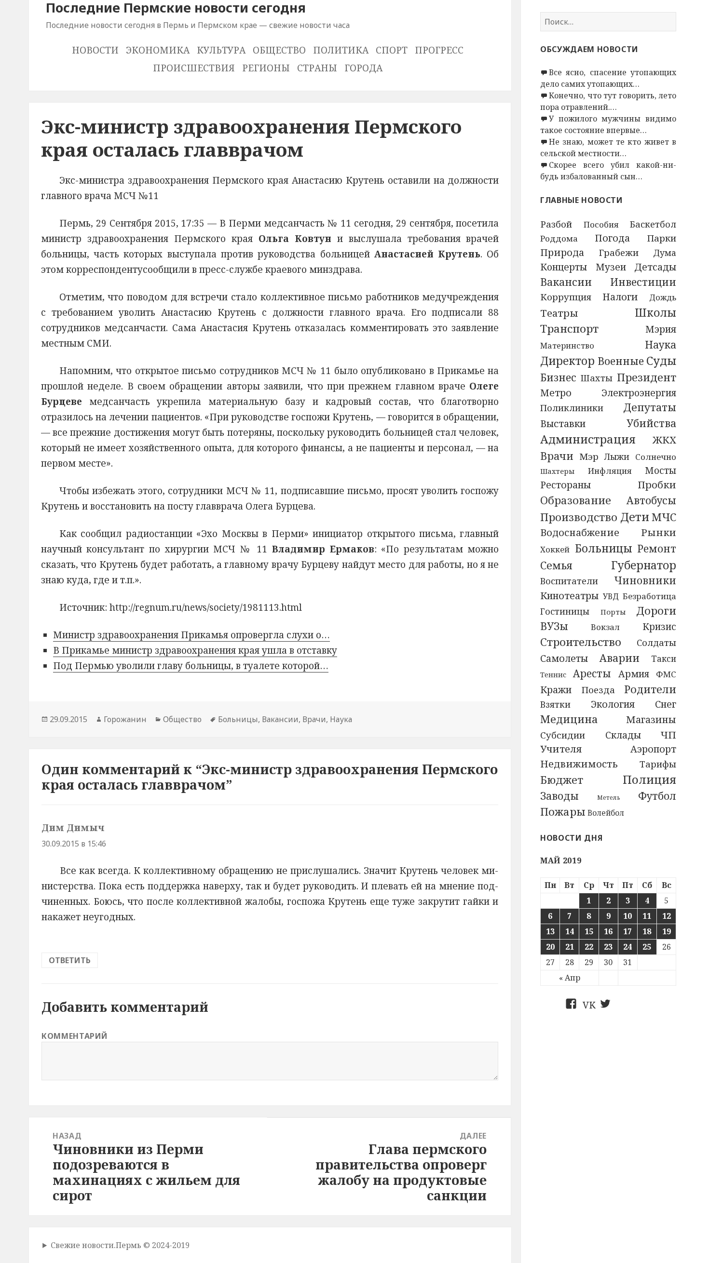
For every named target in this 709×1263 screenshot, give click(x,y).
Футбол (657, 796)
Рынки (658, 532)
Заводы (559, 796)
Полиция (649, 779)
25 (646, 946)
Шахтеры (557, 471)
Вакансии (566, 282)
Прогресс (439, 50)
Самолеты (564, 658)
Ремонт (656, 548)
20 (550, 946)
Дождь (662, 297)
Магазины (651, 719)
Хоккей (555, 549)
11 (646, 916)
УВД (611, 596)
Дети (634, 516)
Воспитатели (569, 581)
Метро (556, 392)
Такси (663, 658)
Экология (613, 704)
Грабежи (619, 252)
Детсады (655, 266)
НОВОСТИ (95, 50)
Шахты (597, 378)
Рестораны (565, 484)
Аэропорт (653, 748)
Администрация (588, 439)
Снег (665, 704)
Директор (567, 360)
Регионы (266, 68)
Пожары (563, 811)
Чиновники (645, 580)
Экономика (158, 50)
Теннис (553, 674)
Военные (621, 361)
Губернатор (643, 565)
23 (608, 946)
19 (666, 931)
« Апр (569, 977)
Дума (664, 252)
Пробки (657, 484)
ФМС (666, 674)
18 (646, 931)
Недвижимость (579, 763)
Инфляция (610, 470)
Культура (221, 50)
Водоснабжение (579, 532)
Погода (612, 237)
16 (608, 931)
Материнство (567, 345)
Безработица (649, 596)
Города (363, 68)
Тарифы (658, 764)
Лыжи (616, 456)
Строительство (580, 641)
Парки (661, 238)
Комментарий (74, 1036)
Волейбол (605, 813)
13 (550, 931)
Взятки (555, 704)
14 (569, 931)
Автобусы (651, 500)
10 (627, 916)
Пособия (601, 224)
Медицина (569, 719)
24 (627, 946)
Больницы (603, 548)
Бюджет (561, 779)
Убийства (651, 423)
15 (589, 931)
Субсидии (562, 735)
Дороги (656, 610)
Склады (623, 734)
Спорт (392, 50)
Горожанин (125, 719)
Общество (279, 50)
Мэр (589, 456)
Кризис (659, 626)
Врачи (556, 456)
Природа (562, 252)
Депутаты (649, 407)
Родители (650, 689)
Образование (575, 500)
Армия (633, 673)
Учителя (561, 748)
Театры (559, 313)
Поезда (598, 690)
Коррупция (565, 297)
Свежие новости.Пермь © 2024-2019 (120, 1245)
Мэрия (660, 329)
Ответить (70, 960)
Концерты (563, 266)
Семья (556, 565)
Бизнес (558, 377)
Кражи (556, 689)
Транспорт (569, 328)
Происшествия (194, 68)
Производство (578, 517)
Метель (608, 797)
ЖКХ (664, 439)
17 (627, 931)
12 (666, 916)
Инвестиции (643, 282)
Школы (655, 312)
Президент (646, 377)
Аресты (592, 673)
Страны (317, 68)
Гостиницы (564, 611)
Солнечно (655, 456)
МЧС (664, 517)
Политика (340, 50)
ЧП (668, 734)
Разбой (556, 224)
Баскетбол (653, 224)
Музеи (611, 266)
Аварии (620, 658)
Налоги (620, 296)
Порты (613, 612)
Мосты (660, 470)
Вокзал (605, 626)
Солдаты (656, 642)
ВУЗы (554, 626)
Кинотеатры (569, 595)
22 (589, 946)
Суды (661, 360)
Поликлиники (571, 408)
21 (569, 946)
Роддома (559, 238)
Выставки (563, 423)
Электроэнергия (638, 393)
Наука (660, 344)
